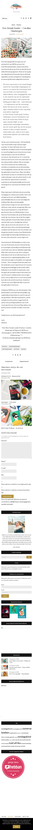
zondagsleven (7, 729)
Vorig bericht (9, 361)
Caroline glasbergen (14, 346)
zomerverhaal (5, 746)
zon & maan (5, 743)
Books (13, 25)
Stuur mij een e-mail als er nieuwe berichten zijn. (15, 491)
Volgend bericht (24, 361)
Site (2, 475)
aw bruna (4, 346)
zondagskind (24, 736)
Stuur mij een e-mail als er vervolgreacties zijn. (16, 484)
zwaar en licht (21, 746)
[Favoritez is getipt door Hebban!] (13, 767)
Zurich (10, 739)
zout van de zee (17, 740)
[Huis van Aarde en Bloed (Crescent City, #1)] (5, 611)
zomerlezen (25, 733)
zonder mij (13, 746)
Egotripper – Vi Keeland (8, 402)
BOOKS (4, 816)
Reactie (4, 441)
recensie (23, 349)
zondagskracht (17, 729)
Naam (3, 461)
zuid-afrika (15, 742)
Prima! (16, 826)
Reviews (19, 25)
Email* (2, 590)
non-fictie (16, 349)
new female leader (7, 349)
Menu (5, 18)
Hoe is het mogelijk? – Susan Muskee (19, 674)
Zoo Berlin (19, 733)
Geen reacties (20, 34)
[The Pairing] (22, 611)
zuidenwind (12, 733)
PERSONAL (18, 816)
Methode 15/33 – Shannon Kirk (10, 376)
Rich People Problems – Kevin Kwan (12, 428)
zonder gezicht (9, 737)
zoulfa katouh (26, 740)
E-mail (3, 468)
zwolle (16, 737)
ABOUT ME (26, 816)
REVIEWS (10, 816)
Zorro (3, 737)
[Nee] (31, 824)
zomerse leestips (26, 743)
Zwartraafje (5, 740)
